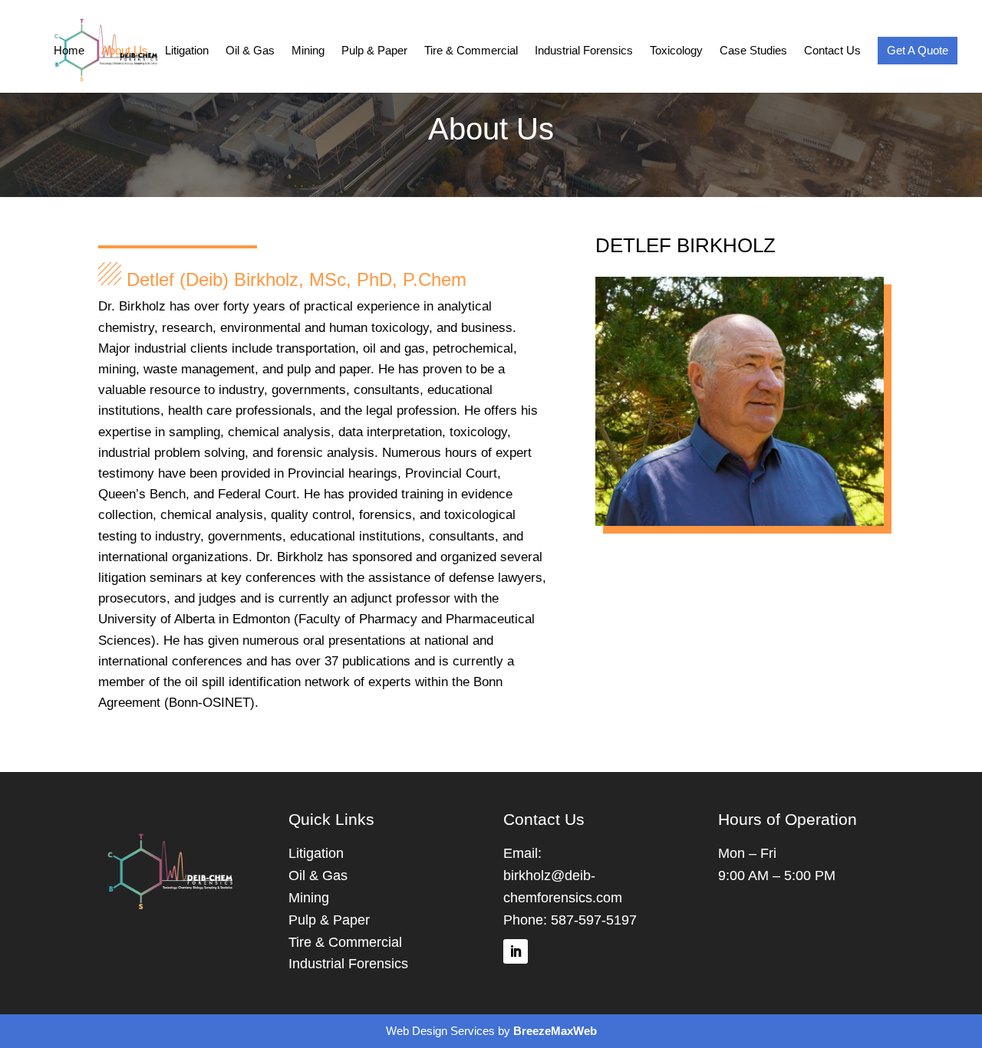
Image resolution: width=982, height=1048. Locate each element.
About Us (124, 51)
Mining (308, 51)
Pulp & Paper (374, 51)
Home (69, 51)
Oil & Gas (250, 51)
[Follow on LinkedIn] (515, 951)
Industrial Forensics (584, 51)
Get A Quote (917, 50)
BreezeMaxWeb (555, 1030)
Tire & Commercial (471, 51)
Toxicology (676, 51)
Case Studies (753, 51)
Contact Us (832, 51)
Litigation (187, 51)
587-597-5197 (594, 920)
